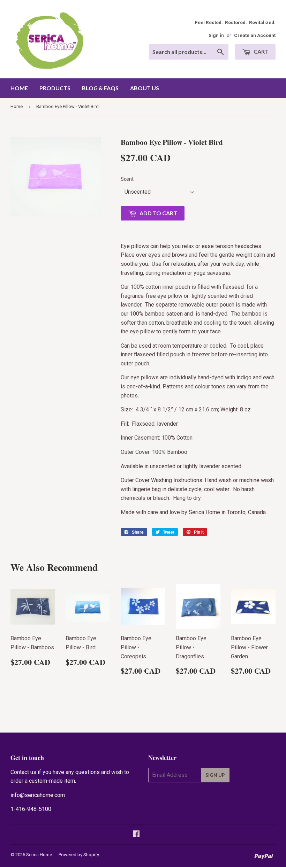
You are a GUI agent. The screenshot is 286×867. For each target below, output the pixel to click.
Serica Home (39, 854)
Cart (261, 51)
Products (54, 88)
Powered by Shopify (79, 854)
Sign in (216, 35)
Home (19, 88)
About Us (144, 88)
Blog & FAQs (100, 88)
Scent (127, 179)
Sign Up (215, 775)
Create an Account (255, 35)
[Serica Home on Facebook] (136, 834)
